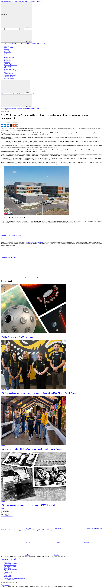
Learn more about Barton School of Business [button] (12, 235)
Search (2, 28)
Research (18, 1)
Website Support (8, 576)
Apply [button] (11, 516)
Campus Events (8, 63)
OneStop (40, 1)
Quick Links (4, 14)
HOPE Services (5, 389)
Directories (24, 1)
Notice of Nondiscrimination (11, 569)
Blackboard (7, 62)
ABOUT (35, 43)
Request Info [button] (4, 516)
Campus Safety (8, 572)
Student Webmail (8, 73)
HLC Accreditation (9, 579)
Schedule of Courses (9, 69)
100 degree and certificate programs (34, 242)
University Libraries (9, 78)
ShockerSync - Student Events (12, 70)
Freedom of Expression (10, 565)
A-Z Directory (7, 60)
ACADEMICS (4, 43)
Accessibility (7, 573)
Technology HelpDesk (10, 75)
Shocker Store (7, 72)
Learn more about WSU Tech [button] (8, 257)
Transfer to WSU (8, 76)
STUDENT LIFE (21, 43)
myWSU (36, 1)
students (3, 445)
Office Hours (7, 66)
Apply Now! (7, 59)
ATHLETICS (29, 43)
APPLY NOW (41, 43)
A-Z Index (6, 562)
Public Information (8, 575)
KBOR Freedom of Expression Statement (14, 578)
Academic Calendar (9, 57)
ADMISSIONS (12, 43)
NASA (2, 333)
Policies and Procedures (10, 68)
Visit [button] (8, 516)
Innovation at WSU (11, 1)
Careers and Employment (10, 65)
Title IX (6, 571)
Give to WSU (30, 1)
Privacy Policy (7, 568)
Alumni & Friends (5, 559)
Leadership (3, 1)
